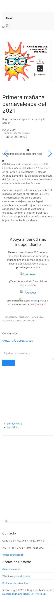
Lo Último (13, 427)
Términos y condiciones (16, 576)
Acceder (31, 292)
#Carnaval (38, 317)
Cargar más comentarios (17, 340)
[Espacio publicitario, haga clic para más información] (28, 61)
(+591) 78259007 (38, 304)
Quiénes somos (11, 569)
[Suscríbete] (28, 274)
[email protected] (12, 554)
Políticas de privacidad (15, 583)
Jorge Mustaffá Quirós (16, 133)
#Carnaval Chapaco (17, 317)
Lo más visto (14, 423)
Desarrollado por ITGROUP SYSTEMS (24, 593)
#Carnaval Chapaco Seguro (18, 320)
